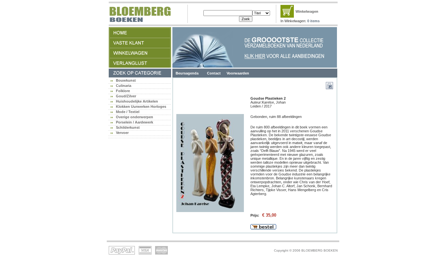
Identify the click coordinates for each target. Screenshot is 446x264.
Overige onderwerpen (134, 117)
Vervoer (122, 133)
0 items (313, 21)
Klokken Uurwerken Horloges (141, 106)
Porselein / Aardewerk (134, 122)
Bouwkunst (126, 80)
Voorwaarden (238, 73)
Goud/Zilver (126, 96)
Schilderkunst (128, 127)
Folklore (123, 91)
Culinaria (123, 86)
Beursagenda (187, 73)
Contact (214, 73)
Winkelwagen (306, 11)
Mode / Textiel (127, 112)
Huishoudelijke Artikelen (137, 101)
